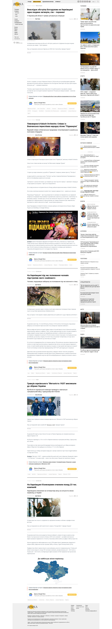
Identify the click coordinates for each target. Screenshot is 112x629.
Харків (55, 265)
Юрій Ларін (37, 18)
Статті (16, 19)
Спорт (16, 16)
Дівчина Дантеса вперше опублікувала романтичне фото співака (89, 147)
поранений (71, 108)
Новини (17, 11)
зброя (32, 373)
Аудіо (16, 32)
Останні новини (86, 142)
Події (16, 14)
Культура (38, 119)
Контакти (17, 38)
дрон (29, 113)
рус (95, 1)
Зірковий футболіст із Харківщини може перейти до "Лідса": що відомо (89, 156)
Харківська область (62, 108)
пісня (70, 265)
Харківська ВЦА (32, 108)
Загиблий (41, 111)
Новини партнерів (19, 24)
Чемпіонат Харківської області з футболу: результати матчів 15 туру (90, 176)
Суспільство (38, 271)
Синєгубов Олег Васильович (52, 111)
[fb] (74, 18)
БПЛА (29, 111)
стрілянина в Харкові (57, 373)
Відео (16, 29)
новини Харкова (72, 111)
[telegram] (76, 135)
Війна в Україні (37, 1)
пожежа (54, 108)
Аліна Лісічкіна (38, 135)
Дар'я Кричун (38, 284)
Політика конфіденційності (91, 610)
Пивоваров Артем (63, 265)
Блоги (16, 27)
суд (28, 373)
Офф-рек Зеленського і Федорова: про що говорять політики (89, 196)
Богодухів (34, 111)
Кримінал (57, 1)
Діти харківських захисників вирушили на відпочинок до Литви (89, 186)
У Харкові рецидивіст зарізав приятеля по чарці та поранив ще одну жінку (89, 181)
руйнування (63, 111)
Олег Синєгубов (41, 108)
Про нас (17, 37)
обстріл (48, 108)
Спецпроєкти (18, 22)
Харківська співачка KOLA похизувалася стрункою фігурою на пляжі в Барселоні (89, 171)
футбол (34, 474)
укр (93, 1)
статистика (41, 599)
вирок (48, 373)
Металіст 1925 (51, 425)
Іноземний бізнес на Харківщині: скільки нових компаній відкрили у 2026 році (90, 162)
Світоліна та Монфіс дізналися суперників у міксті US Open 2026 (89, 166)
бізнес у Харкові (50, 599)
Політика (17, 12)
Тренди (29, 1)
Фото (16, 30)
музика (29, 265)
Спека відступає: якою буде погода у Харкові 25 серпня (89, 191)
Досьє (16, 34)
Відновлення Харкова (48, 1)
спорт (29, 474)
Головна (17, 9)
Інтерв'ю (17, 21)
